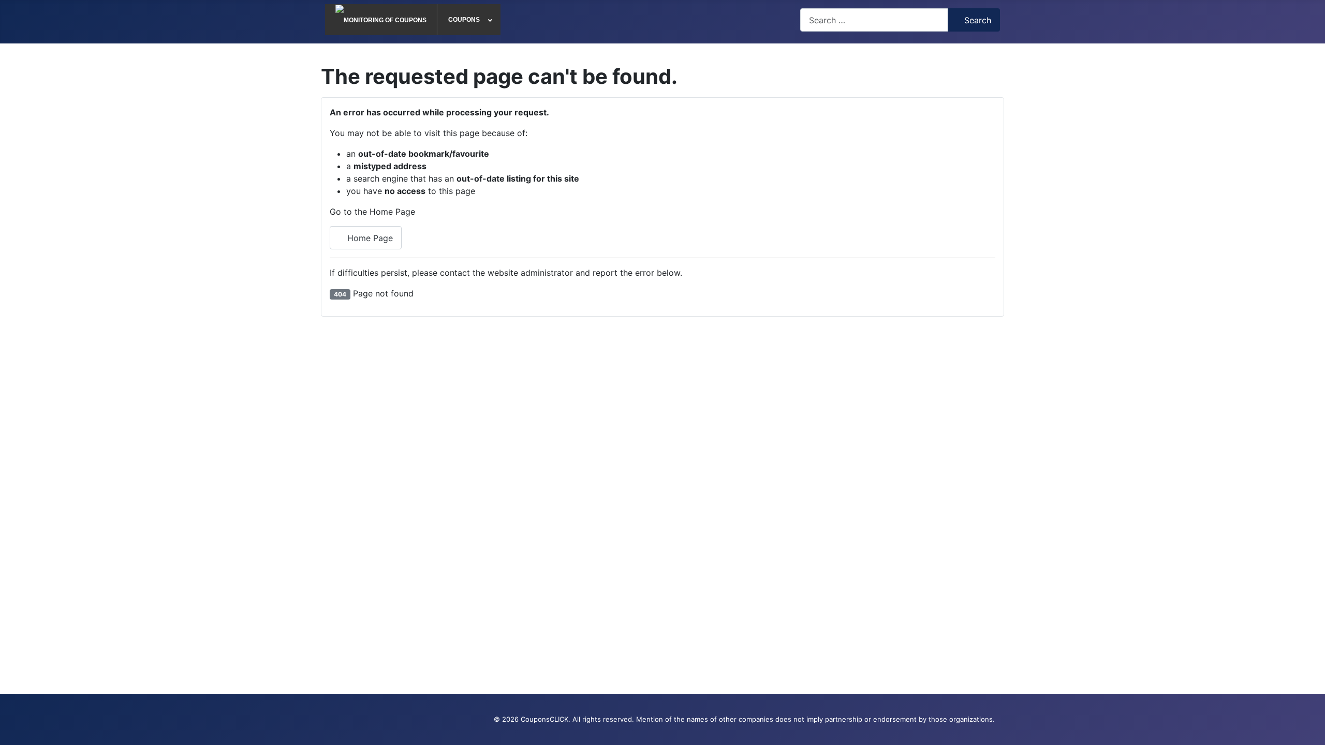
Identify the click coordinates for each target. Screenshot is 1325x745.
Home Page (369, 238)
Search (977, 20)
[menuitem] (381, 19)
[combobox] (874, 20)
